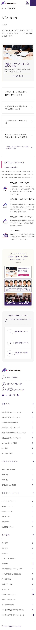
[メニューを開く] (33, 3)
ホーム (4, 8)
